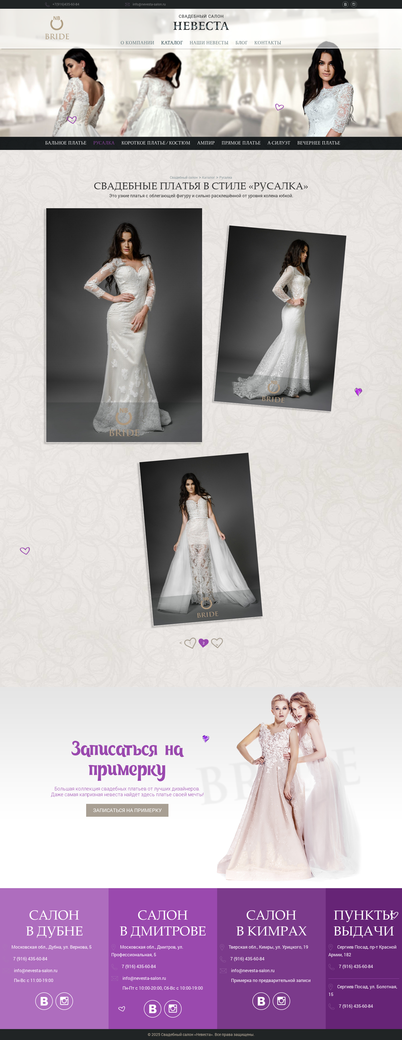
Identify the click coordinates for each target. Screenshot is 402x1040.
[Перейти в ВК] (346, 4)
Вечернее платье (318, 143)
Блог (241, 43)
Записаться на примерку (127, 810)
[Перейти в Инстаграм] (354, 4)
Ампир (206, 143)
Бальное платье (65, 143)
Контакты (267, 43)
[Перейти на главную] (57, 27)
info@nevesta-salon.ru (149, 4)
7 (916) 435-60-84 (30, 958)
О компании (137, 43)
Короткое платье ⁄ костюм (155, 143)
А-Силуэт (278, 143)
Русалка (104, 143)
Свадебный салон (184, 177)
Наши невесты (209, 43)
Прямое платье (241, 143)
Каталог (172, 43)
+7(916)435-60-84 (66, 4)
